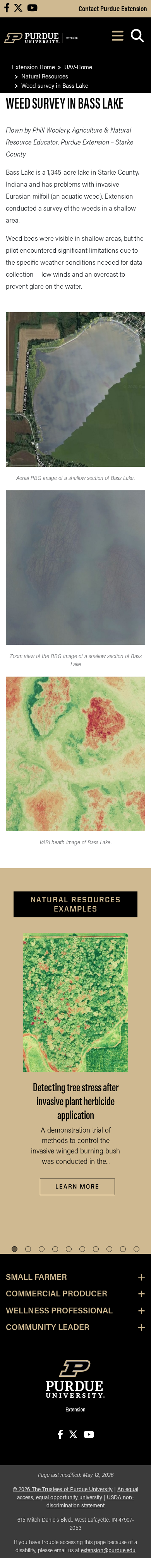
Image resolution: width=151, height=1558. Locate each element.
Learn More (77, 1186)
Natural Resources (44, 75)
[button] (14, 1249)
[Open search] (137, 38)
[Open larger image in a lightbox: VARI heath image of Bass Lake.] (75, 754)
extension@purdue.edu (108, 1551)
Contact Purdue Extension (113, 8)
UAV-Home (78, 66)
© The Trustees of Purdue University (63, 1490)
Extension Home (33, 66)
